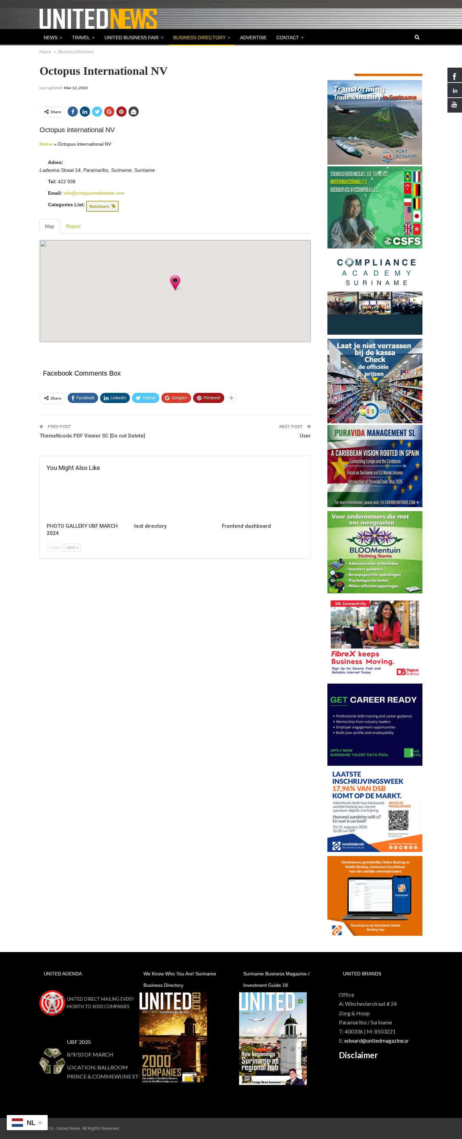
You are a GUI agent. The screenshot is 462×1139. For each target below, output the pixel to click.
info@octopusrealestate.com (94, 193)
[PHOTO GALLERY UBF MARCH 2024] (87, 496)
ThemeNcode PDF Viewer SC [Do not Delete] (92, 436)
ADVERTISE (253, 37)
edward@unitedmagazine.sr (376, 1040)
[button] (175, 283)
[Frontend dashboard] (262, 496)
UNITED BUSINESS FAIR (132, 37)
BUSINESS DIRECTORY (199, 37)
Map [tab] (49, 226)
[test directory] (175, 496)
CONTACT (287, 37)
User (305, 436)
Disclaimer (358, 1055)
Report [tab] (73, 226)
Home (46, 144)
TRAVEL (81, 37)
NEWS (50, 37)
